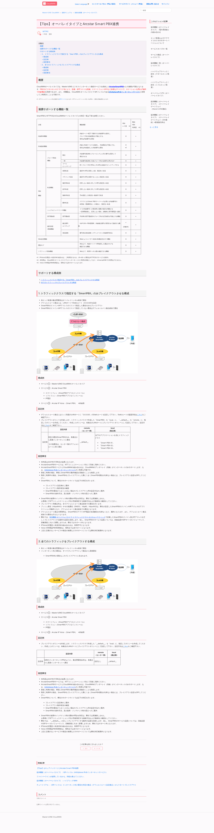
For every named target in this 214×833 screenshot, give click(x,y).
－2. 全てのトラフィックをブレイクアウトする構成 (60, 65)
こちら (46, 425)
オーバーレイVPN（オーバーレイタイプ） (160, 94)
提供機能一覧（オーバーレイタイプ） (160, 64)
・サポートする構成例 (46, 51)
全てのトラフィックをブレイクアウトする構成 (58, 282)
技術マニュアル (67, 12)
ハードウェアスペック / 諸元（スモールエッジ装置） (160, 73)
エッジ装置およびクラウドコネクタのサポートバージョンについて (160, 40)
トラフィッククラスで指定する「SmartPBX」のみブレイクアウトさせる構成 (70, 280)
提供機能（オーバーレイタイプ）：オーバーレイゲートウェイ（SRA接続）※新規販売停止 (160, 118)
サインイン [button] (165, 4)
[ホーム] (49, 5)
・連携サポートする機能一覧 (49, 49)
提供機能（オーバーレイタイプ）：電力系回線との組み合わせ (160, 29)
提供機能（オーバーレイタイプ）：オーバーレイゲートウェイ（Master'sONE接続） (160, 105)
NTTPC (45, 31)
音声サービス (62, 99)
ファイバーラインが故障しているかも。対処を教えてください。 (61, 776)
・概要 (40, 46)
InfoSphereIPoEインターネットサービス (124, 92)
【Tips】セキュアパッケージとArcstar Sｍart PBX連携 (57, 768)
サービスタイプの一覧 (159, 49)
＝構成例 (45, 57)
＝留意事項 (46, 62)
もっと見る (154, 127)
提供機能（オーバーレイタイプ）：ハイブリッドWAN (57, 781)
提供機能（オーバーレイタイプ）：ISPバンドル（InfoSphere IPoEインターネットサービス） (72, 772)
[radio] (85, 748)
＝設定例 (45, 59)
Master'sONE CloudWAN (50, 12)
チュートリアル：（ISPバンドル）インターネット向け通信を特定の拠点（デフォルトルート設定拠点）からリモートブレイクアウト (86, 785)
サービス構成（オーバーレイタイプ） (160, 56)
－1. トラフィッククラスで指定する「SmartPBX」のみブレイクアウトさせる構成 (71, 54)
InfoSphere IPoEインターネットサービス (60, 470)
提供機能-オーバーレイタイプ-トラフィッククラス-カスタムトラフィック (77, 517)
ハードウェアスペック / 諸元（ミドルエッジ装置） (160, 84)
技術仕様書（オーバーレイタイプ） (86, 12)
